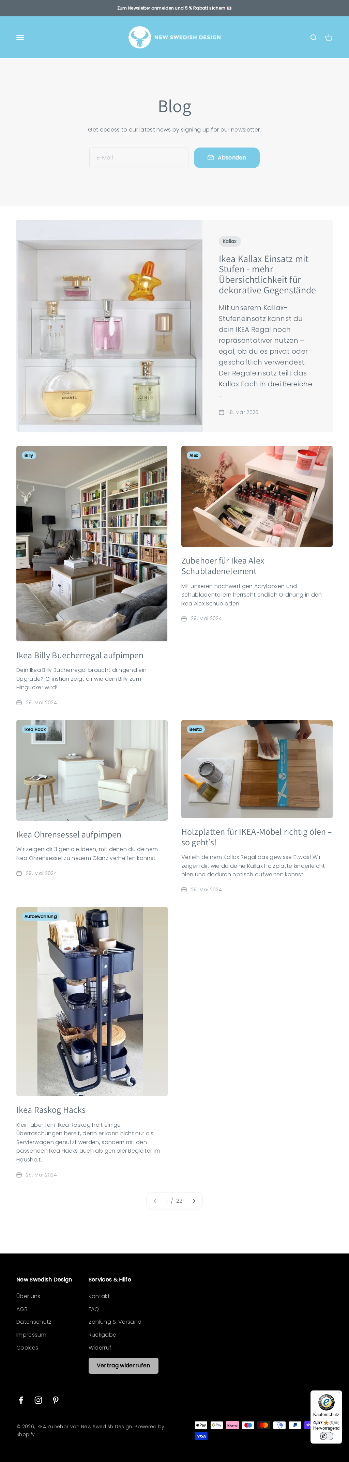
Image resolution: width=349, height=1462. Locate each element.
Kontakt (99, 1296)
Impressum (31, 1335)
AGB (22, 1309)
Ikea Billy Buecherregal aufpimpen (79, 655)
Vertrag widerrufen (123, 1365)
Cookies (27, 1348)
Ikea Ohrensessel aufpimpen (68, 834)
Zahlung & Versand (115, 1322)
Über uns (28, 1296)
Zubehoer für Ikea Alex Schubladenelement (222, 565)
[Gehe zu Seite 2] (193, 1201)
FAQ (94, 1309)
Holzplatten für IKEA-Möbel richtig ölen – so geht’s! (256, 837)
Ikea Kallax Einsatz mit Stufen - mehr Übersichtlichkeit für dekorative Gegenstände (267, 274)
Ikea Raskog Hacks (51, 1109)
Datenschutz (34, 1322)
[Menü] (338, 1394)
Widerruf (100, 1348)
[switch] (326, 1436)
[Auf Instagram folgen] (38, 1400)
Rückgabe (103, 1335)
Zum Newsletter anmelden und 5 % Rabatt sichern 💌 (174, 8)
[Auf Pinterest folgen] (55, 1400)
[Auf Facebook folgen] (21, 1400)
